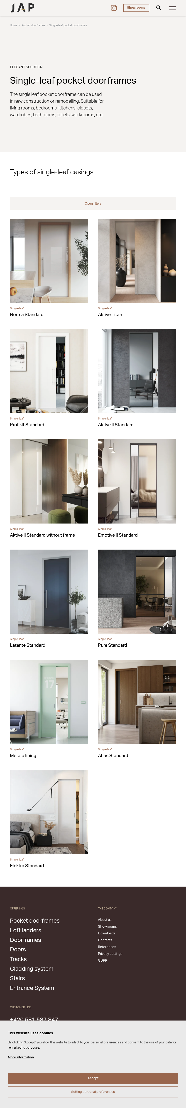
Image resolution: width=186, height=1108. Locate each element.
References (107, 947)
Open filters (93, 203)
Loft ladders (25, 930)
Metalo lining (23, 756)
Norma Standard (27, 315)
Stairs (17, 978)
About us (105, 919)
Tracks (18, 959)
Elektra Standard (27, 866)
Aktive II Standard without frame (42, 535)
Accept (93, 1078)
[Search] (159, 8)
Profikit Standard (27, 425)
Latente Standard (27, 645)
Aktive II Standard (116, 425)
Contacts (105, 940)
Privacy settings (110, 953)
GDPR (102, 960)
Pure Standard (112, 645)
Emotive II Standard (118, 535)
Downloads (106, 933)
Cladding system (32, 969)
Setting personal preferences (93, 1091)
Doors (18, 950)
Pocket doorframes (33, 25)
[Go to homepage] (22, 8)
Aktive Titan (110, 315)
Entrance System (32, 988)
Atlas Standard (113, 756)
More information (21, 1057)
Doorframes (25, 940)
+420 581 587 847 (34, 1020)
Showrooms (136, 7)
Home (13, 25)
